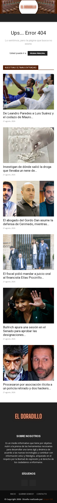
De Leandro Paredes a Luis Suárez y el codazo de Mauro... (28, 115)
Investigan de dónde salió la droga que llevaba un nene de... (27, 168)
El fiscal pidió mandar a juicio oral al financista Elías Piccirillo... (27, 275)
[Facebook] (24, 483)
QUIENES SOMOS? (26, 494)
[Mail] (33, 483)
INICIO (13, 494)
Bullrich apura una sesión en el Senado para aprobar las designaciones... (24, 331)
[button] (5, 18)
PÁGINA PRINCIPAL (37, 53)
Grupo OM (48, 499)
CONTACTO (42, 494)
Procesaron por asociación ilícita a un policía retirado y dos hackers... (27, 386)
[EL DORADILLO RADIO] (28, 7)
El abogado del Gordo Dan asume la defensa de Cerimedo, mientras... (28, 222)
